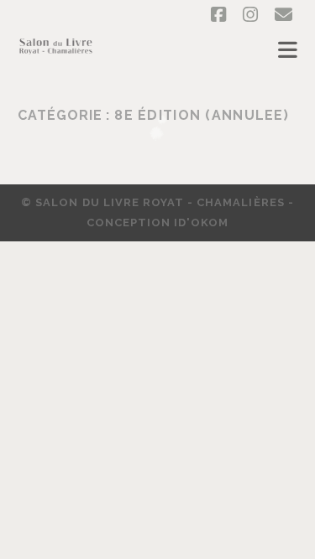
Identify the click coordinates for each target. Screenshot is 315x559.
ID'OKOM (201, 222)
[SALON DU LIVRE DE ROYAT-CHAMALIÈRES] (56, 55)
